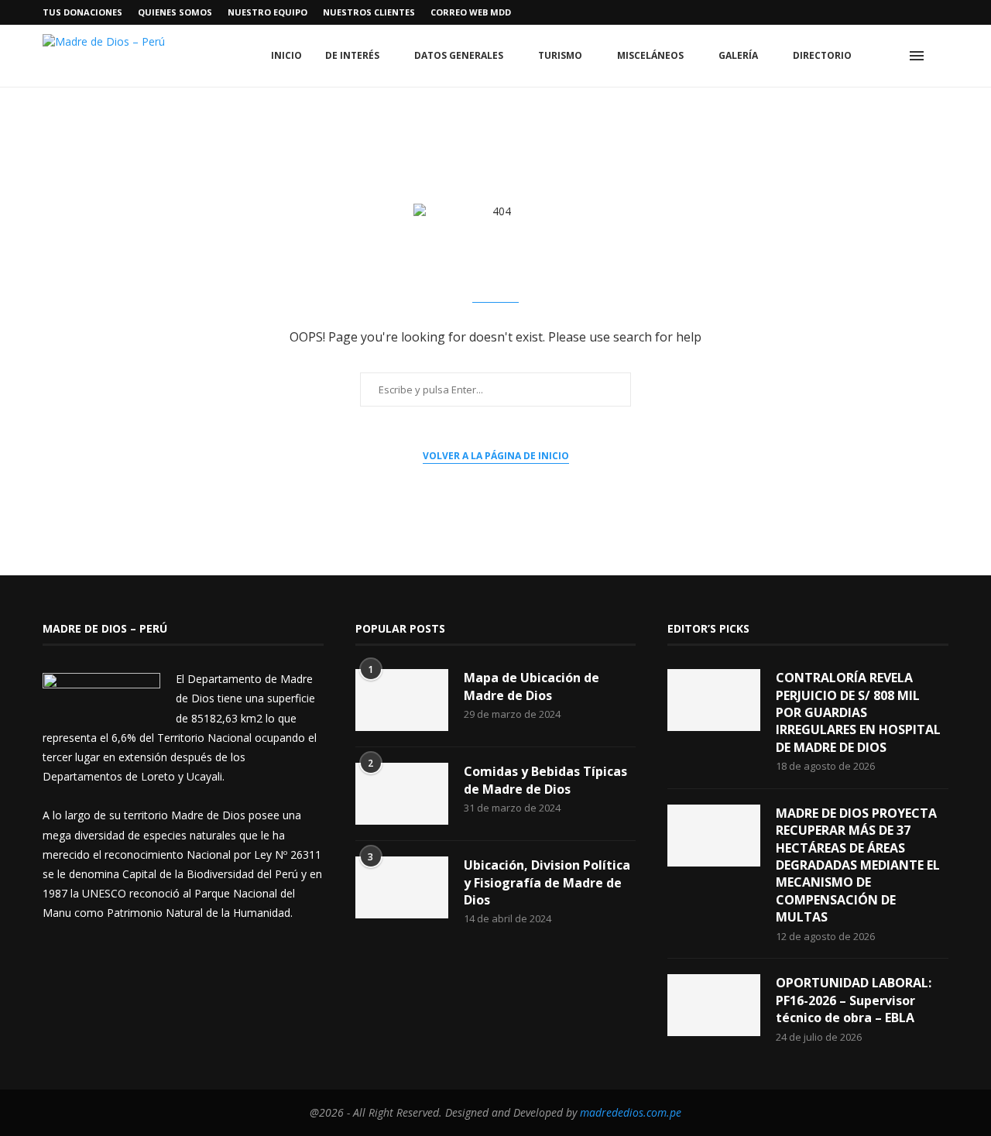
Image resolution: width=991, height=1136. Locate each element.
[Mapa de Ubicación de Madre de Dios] (401, 700)
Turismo (560, 55)
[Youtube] (909, 12)
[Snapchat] (927, 12)
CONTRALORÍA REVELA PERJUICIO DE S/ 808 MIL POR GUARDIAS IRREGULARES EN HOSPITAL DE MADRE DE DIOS (858, 712)
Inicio (286, 55)
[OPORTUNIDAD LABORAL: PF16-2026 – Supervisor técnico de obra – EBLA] (713, 1005)
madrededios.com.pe (630, 1112)
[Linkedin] (891, 12)
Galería (738, 55)
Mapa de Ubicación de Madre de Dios (531, 686)
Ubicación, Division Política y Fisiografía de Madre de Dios (547, 882)
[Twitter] (855, 12)
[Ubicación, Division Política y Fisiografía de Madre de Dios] (401, 887)
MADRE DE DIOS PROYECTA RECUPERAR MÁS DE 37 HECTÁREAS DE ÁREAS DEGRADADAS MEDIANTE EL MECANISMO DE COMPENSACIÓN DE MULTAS (858, 865)
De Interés (352, 55)
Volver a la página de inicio (496, 455)
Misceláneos (650, 55)
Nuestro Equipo (267, 12)
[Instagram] (873, 12)
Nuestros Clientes (369, 12)
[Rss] (944, 12)
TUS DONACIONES (82, 12)
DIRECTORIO (822, 55)
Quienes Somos (175, 12)
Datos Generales (458, 55)
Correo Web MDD (470, 12)
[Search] (940, 56)
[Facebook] (838, 12)
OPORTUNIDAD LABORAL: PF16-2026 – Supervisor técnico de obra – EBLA (853, 1000)
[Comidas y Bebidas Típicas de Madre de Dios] (401, 794)
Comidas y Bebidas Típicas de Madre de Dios (545, 780)
